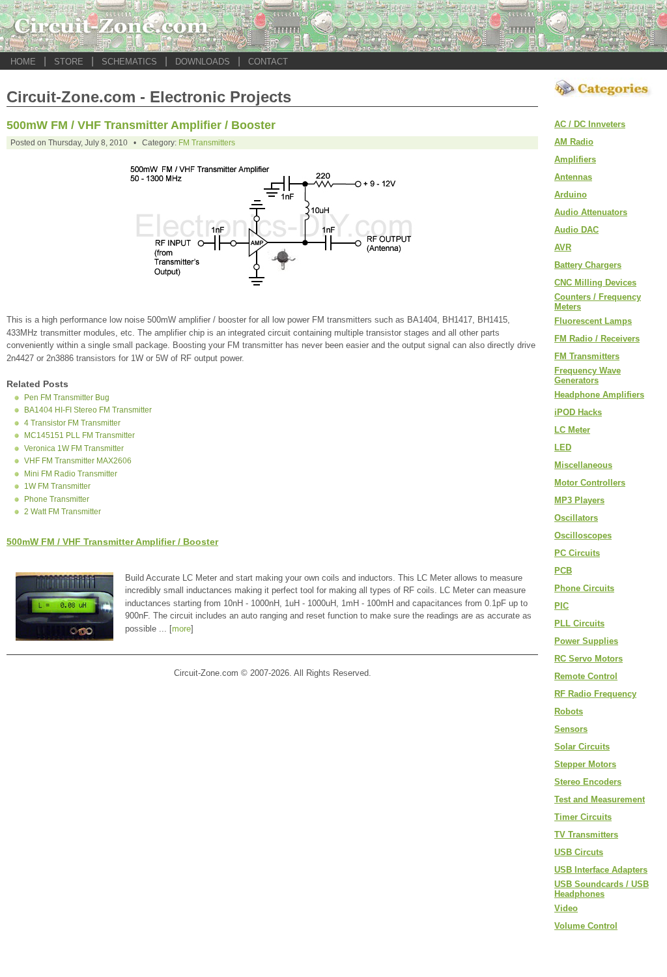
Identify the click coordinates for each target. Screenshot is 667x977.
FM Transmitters (206, 142)
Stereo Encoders (587, 782)
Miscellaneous (583, 465)
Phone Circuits (584, 588)
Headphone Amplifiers (599, 395)
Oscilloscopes (583, 535)
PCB (563, 571)
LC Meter (572, 430)
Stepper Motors (585, 764)
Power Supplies (586, 641)
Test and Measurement (599, 799)
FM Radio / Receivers (597, 338)
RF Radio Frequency (595, 694)
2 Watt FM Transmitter (62, 511)
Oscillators (576, 518)
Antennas (573, 177)
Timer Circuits (583, 817)
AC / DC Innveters (589, 124)
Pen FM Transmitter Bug (66, 397)
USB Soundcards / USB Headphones (601, 889)
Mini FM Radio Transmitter (70, 473)
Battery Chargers (587, 265)
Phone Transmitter (56, 499)
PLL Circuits (579, 623)
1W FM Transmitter (57, 486)
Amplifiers (575, 159)
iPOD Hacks (578, 412)
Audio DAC (576, 230)
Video (566, 908)
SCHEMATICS (129, 61)
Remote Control (585, 676)
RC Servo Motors (588, 658)
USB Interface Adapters (600, 870)
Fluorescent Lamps (593, 321)
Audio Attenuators (590, 212)
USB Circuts (578, 852)
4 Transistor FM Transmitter (72, 423)
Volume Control (585, 926)
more (181, 629)
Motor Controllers (589, 483)
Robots (568, 711)
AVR (562, 247)
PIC (561, 606)
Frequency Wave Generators (587, 375)
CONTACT (268, 61)
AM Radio (573, 142)
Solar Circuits (582, 746)
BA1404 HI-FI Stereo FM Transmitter (88, 410)
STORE (68, 61)
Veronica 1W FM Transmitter (74, 448)
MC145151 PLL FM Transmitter (79, 435)
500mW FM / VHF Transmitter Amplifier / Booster (141, 125)
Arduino (570, 194)
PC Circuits (577, 553)
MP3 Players (579, 500)
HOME (23, 61)
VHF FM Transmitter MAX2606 (78, 460)
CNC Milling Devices (595, 282)
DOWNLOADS (202, 61)
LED (562, 447)
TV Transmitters (586, 834)
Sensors (571, 729)
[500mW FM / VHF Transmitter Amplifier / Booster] (272, 298)
